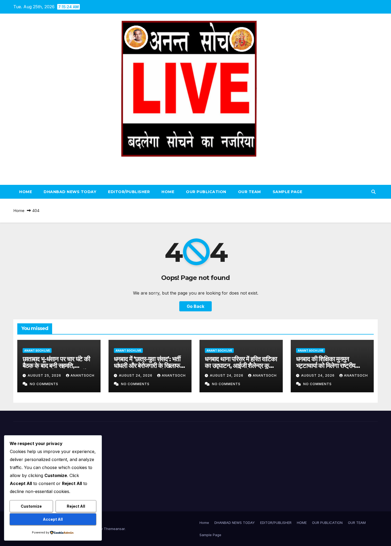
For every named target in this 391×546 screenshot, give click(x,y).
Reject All (76, 506)
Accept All (53, 519)
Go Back (195, 306)
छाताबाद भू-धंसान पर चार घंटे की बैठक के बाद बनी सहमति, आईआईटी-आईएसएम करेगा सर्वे (56, 365)
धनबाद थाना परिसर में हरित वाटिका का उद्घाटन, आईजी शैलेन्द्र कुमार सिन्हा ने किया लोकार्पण (241, 365)
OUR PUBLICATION (206, 191)
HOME (167, 191)
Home (25, 191)
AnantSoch (82, 375)
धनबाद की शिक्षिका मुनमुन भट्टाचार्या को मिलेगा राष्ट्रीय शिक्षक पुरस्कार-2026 (325, 365)
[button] (373, 191)
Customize (31, 506)
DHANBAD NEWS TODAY (70, 191)
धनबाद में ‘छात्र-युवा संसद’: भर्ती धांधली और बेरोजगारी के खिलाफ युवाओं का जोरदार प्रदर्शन (147, 365)
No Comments (44, 384)
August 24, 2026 (136, 375)
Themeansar (114, 529)
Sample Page (287, 191)
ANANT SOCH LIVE (195, 162)
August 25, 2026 (45, 375)
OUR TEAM (249, 191)
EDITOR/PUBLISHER (129, 191)
